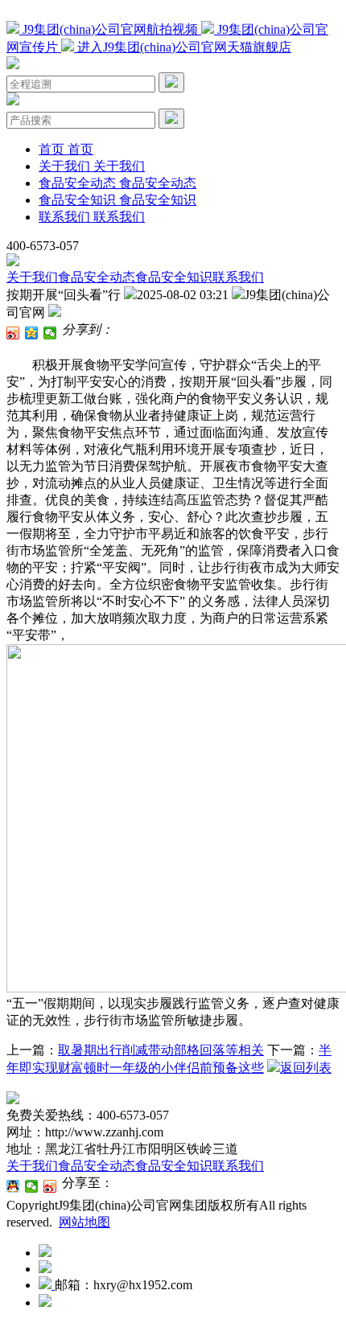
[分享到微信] (50, 333)
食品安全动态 (96, 277)
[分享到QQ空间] (32, 333)
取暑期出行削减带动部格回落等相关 (161, 1050)
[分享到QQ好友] (13, 1186)
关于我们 (32, 277)
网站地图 (84, 1222)
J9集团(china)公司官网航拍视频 (110, 29)
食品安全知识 (173, 277)
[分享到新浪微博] (13, 333)
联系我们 (238, 277)
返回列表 (306, 1067)
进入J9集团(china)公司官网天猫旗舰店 (182, 47)
